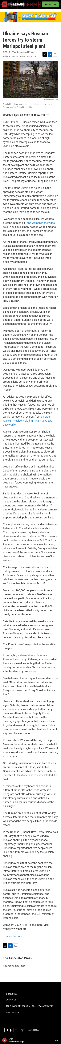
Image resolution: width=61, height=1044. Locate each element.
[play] (4, 1040)
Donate (51, 4)
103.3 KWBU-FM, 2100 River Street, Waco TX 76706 (29, 1006)
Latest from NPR (14, 936)
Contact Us (11, 1000)
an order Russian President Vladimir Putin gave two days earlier (27, 420)
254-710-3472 (12, 1012)
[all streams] (57, 1040)
